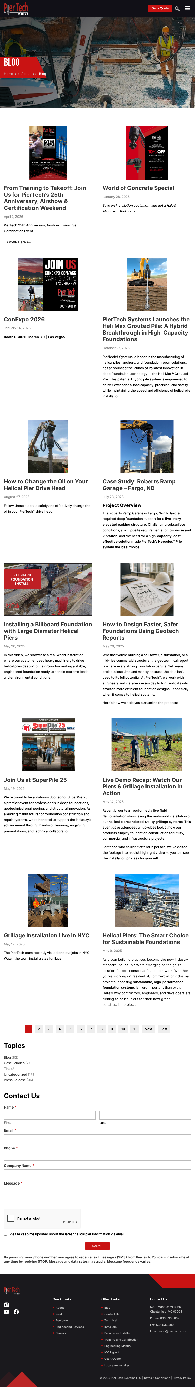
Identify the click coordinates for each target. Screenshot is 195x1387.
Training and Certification (121, 1339)
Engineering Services (70, 1327)
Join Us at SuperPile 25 (35, 780)
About (26, 74)
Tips (7, 1069)
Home (8, 74)
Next (148, 1029)
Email (10, 1130)
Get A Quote (112, 1358)
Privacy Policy (182, 1378)
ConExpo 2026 (24, 319)
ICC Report (111, 1352)
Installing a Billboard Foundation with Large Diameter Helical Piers (48, 631)
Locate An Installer (116, 1365)
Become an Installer (117, 1333)
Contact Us (111, 1314)
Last (164, 1029)
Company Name (19, 1165)
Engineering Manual (117, 1346)
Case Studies (14, 1063)
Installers (110, 1327)
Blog (7, 1057)
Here (22, 242)
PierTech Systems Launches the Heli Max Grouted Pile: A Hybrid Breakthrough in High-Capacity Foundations (146, 329)
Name (10, 1107)
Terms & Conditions (157, 1378)
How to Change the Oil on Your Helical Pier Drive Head (46, 484)
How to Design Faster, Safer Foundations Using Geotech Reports (141, 631)
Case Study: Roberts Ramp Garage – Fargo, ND (139, 484)
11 (134, 1029)
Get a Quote (160, 8)
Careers (61, 1333)
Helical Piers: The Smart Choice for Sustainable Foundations (146, 938)
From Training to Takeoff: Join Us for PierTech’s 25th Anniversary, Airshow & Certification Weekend (45, 198)
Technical (110, 1320)
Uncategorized (15, 1074)
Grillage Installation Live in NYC (47, 935)
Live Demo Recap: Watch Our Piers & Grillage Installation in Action (143, 786)
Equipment (63, 1320)
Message (13, 1183)
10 (123, 1029)
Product (61, 1314)
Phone (11, 1148)
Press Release (15, 1080)
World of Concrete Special (138, 188)
